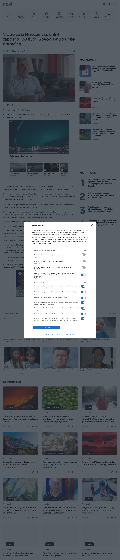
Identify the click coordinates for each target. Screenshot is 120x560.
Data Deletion (49, 334)
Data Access (59, 334)
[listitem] (60, 251)
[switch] (83, 254)
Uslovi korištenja (70, 334)
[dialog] (60, 280)
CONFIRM (46, 327)
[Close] (92, 226)
